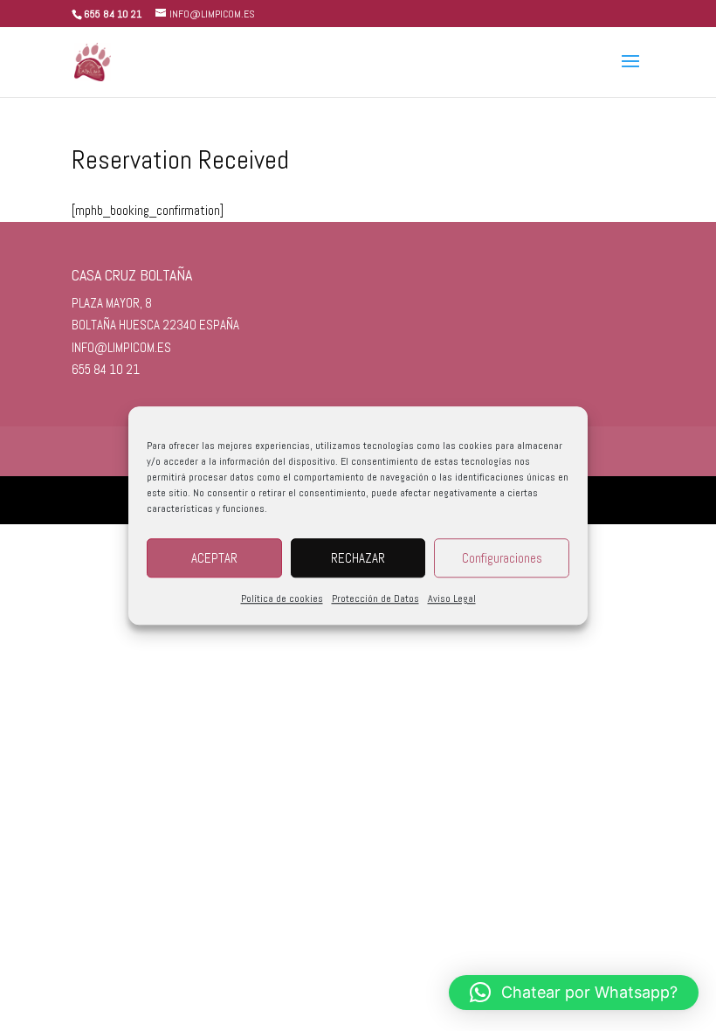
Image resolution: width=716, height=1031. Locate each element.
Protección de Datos (375, 598)
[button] (574, 992)
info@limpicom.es (121, 347)
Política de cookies (282, 598)
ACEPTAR (214, 558)
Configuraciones (502, 558)
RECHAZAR (358, 558)
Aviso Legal (452, 598)
